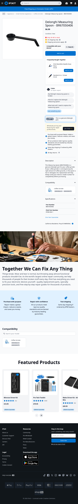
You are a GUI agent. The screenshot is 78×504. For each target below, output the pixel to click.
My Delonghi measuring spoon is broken (58, 95)
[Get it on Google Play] (30, 463)
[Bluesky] (67, 475)
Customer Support (8, 435)
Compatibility (50, 183)
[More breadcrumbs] (3, 14)
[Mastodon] (63, 475)
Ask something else (54, 111)
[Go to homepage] (11, 3)
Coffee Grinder (38, 14)
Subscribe (63, 440)
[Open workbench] (66, 3)
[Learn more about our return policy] (59, 152)
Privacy (4, 459)
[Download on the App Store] (30, 457)
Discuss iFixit (6, 439)
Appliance (10, 14)
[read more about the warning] (72, 223)
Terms (4, 462)
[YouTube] (59, 475)
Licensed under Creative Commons (44, 498)
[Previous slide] (36, 415)
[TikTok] (44, 475)
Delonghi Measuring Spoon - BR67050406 (58, 14)
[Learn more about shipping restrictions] (59, 40)
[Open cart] (71, 3)
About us (5, 432)
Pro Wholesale (27, 435)
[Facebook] (48, 475)
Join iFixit (68, 128)
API (3, 445)
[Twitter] (52, 475)
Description (49, 161)
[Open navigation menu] (2, 3)
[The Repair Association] (74, 475)
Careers (4, 442)
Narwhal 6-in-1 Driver (60, 75)
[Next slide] (41, 415)
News (25, 448)
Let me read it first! (59, 444)
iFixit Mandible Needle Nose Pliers (62, 65)
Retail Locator (27, 439)
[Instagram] (56, 475)
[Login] (75, 3)
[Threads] (71, 475)
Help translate (6, 475)
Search (70, 47)
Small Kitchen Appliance (23, 14)
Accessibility (6, 456)
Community (26, 432)
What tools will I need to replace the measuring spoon (59, 106)
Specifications (50, 199)
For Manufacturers (29, 442)
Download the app (30, 452)
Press (24, 445)
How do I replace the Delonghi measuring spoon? (57, 100)
